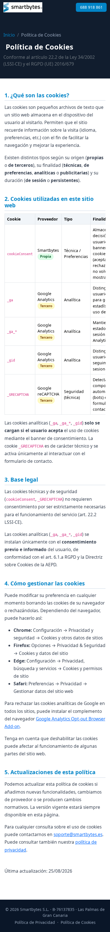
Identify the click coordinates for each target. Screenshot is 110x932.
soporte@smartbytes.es (78, 834)
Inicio (9, 35)
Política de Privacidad (35, 922)
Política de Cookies (78, 922)
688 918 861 (91, 7)
